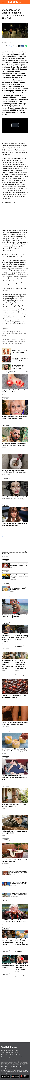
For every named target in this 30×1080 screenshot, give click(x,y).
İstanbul (15, 164)
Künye (16, 1052)
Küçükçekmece (7, 150)
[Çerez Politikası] (10, 1071)
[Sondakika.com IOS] (5, 1076)
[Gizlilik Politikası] (14, 1070)
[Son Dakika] (15, 2)
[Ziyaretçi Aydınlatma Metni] (7, 1073)
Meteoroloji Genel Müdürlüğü (12, 158)
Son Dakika (4, 1054)
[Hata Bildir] (17, 1073)
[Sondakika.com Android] (15, 1076)
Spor (10, 1057)
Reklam (9, 1052)
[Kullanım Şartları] (5, 1070)
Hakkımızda (4, 1052)
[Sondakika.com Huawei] (24, 1076)
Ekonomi (3, 1057)
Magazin (16, 1057)
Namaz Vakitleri (12, 1059)
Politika (3, 1059)
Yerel (22, 1057)
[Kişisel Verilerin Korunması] (21, 1071)
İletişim (12, 1052)
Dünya (18, 1054)
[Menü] (3, 2)
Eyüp (3, 231)
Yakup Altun (6, 295)
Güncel (12, 1054)
